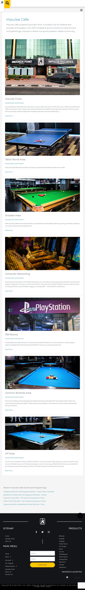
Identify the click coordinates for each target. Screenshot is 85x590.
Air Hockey (62, 546)
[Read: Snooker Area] (42, 195)
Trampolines (63, 559)
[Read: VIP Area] (42, 433)
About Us (8, 541)
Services (8, 560)
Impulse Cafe (9, 103)
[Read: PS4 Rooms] (42, 314)
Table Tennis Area (15, 159)
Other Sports (63, 557)
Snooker (61, 538)
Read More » (9, 116)
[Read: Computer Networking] (42, 253)
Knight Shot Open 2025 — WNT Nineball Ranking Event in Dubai (24, 498)
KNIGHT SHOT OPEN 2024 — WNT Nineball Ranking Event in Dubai (25, 501)
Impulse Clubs (13, 98)
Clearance (62, 567)
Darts (61, 549)
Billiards (61, 536)
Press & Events (10, 566)
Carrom (61, 551)
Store (7, 557)
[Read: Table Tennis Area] (42, 139)
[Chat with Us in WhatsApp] (80, 518)
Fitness (61, 564)
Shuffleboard (63, 554)
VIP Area (10, 453)
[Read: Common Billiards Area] (42, 372)
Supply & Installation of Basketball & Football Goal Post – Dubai (24, 504)
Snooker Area (13, 215)
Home (7, 536)
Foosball (62, 541)
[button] (7, 3)
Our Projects (9, 563)
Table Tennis (63, 544)
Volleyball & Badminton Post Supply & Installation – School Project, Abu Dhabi (29, 491)
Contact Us (9, 574)
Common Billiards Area (18, 392)
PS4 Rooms (11, 334)
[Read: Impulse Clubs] (42, 67)
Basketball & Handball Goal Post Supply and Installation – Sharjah (25, 495)
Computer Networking (17, 273)
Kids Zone (62, 562)
